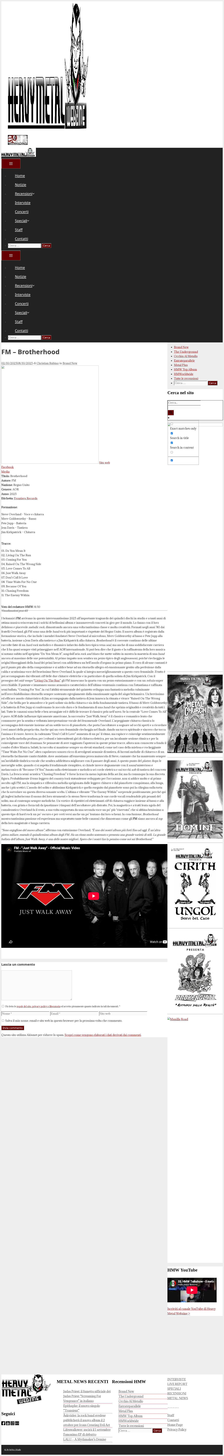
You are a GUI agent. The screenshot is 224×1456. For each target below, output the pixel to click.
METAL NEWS (177, 1398)
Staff (18, 229)
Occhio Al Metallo (186, 356)
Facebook (7, 467)
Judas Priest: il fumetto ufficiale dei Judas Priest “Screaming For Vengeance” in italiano (87, 1396)
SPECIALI (174, 1389)
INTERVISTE (176, 1379)
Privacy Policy (176, 1429)
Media (5, 471)
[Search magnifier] (171, 412)
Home (20, 175)
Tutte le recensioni (186, 378)
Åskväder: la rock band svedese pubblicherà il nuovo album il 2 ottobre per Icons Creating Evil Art (86, 1420)
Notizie (20, 184)
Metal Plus (181, 365)
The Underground (186, 352)
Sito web (104, 462)
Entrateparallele (184, 360)
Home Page (175, 1425)
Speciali (21, 220)
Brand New (70, 363)
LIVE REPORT (177, 1384)
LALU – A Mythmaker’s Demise (84, 1439)
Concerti (22, 211)
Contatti (21, 238)
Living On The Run (47, 680)
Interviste (23, 202)
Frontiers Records (25, 498)
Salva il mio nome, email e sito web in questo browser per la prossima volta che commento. (63, 1020)
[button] (37, 193)
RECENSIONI (176, 1393)
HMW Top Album (185, 369)
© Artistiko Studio (13, 1449)
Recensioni (23, 193)
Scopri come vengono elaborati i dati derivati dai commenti (103, 1035)
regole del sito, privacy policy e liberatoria (38, 1006)
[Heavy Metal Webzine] (18, 155)
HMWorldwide (183, 374)
